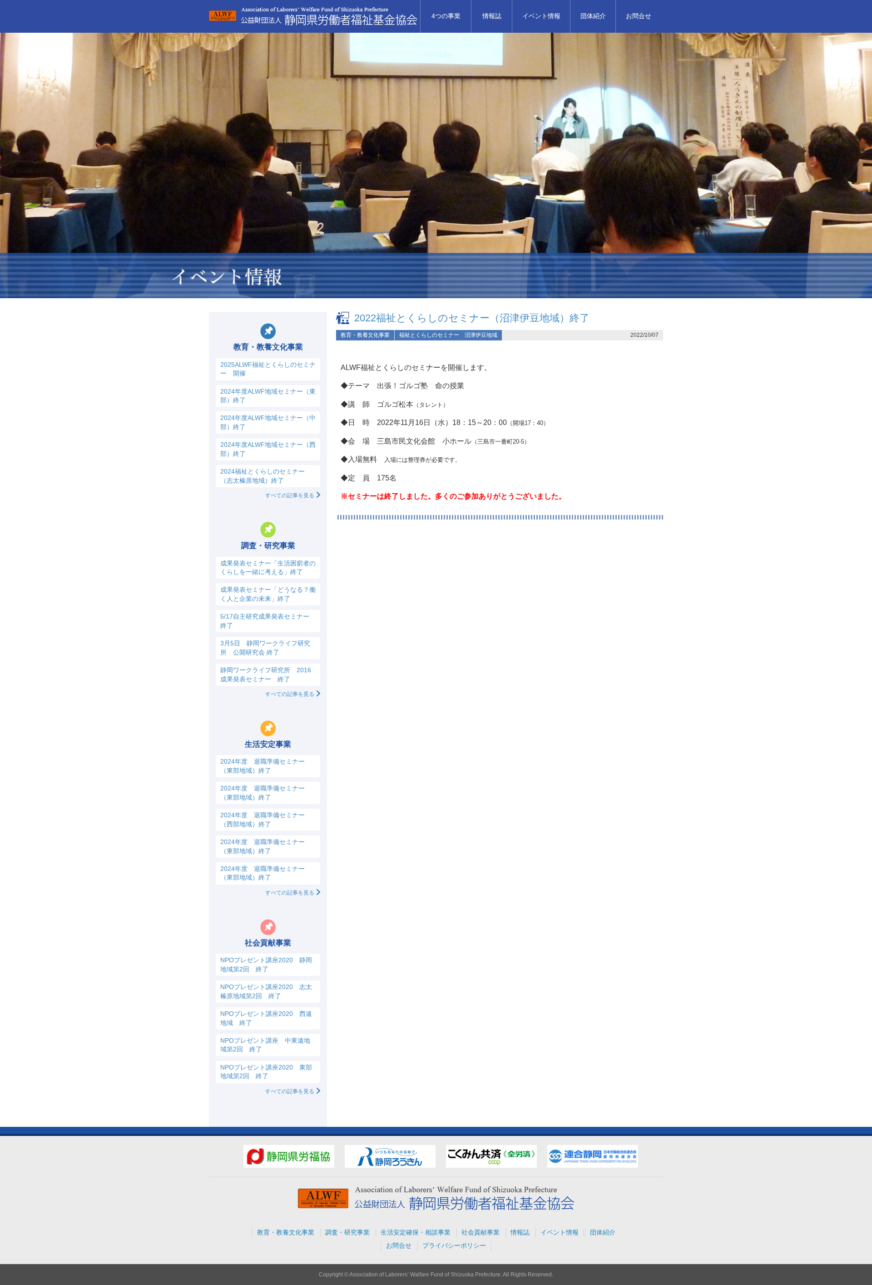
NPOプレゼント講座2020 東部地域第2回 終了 (266, 1072)
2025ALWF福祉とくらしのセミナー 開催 (268, 369)
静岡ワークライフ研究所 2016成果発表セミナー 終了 (265, 674)
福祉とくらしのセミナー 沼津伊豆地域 (448, 335)
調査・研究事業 (347, 1232)
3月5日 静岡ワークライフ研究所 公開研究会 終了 (265, 647)
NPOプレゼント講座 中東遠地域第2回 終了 (265, 1045)
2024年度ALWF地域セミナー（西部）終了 (268, 449)
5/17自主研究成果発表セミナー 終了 (264, 621)
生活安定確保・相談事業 (416, 1232)
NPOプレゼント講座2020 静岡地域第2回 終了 (266, 964)
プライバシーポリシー (454, 1245)
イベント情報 (541, 16)
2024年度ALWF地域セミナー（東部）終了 (268, 396)
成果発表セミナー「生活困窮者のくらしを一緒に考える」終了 (268, 567)
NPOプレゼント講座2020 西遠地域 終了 (266, 1018)
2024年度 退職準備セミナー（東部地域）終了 (262, 766)
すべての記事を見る (289, 495)
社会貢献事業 (480, 1232)
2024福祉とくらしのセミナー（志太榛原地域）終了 (262, 476)
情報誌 (491, 16)
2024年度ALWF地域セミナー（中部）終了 (268, 422)
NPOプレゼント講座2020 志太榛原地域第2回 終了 (266, 991)
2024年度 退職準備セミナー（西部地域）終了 (262, 819)
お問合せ (638, 16)
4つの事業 (446, 16)
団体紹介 (593, 16)
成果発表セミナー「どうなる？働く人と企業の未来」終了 (268, 594)
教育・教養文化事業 (365, 335)
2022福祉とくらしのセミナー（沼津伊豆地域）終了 (472, 318)
